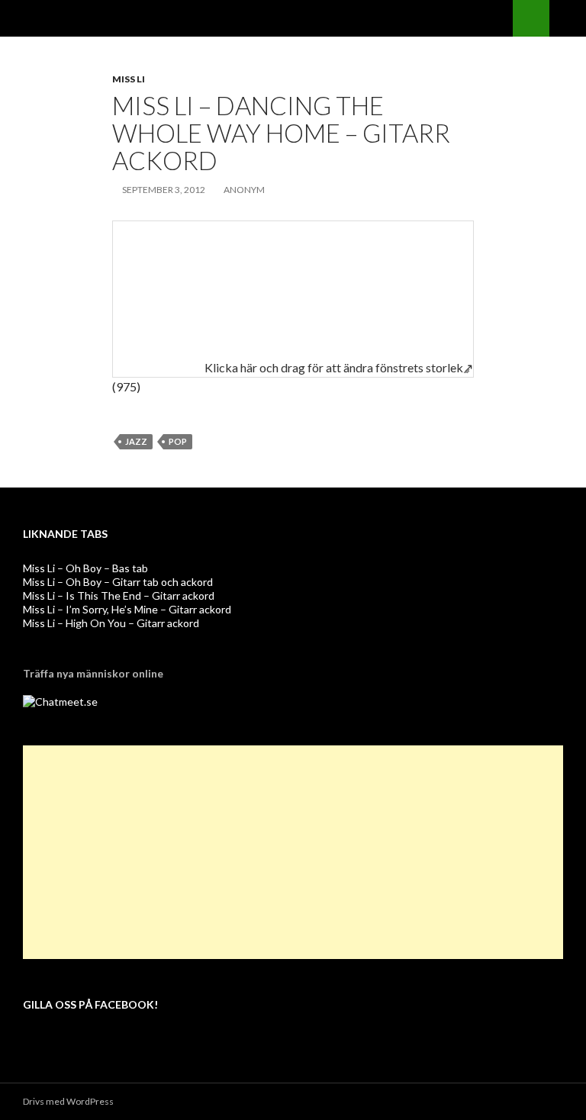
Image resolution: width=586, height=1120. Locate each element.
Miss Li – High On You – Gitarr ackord (111, 622)
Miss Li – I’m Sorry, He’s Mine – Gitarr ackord (127, 609)
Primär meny (567, 18)
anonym (244, 189)
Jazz (136, 441)
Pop (178, 441)
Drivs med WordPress (68, 1101)
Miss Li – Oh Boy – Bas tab (85, 568)
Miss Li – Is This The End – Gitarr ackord (118, 595)
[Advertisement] (293, 852)
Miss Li (128, 79)
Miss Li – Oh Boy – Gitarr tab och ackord (118, 581)
